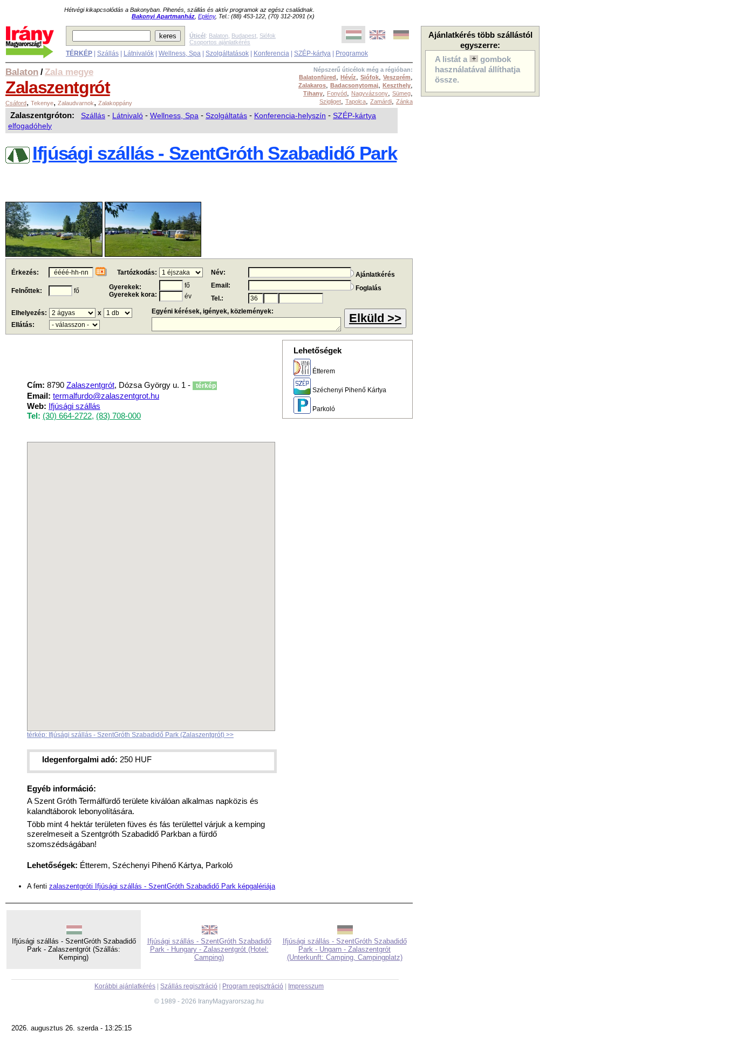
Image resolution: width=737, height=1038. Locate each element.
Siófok (268, 35)
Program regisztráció (252, 986)
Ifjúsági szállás (74, 406)
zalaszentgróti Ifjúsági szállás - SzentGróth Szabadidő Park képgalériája (162, 886)
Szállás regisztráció (188, 986)
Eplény (206, 16)
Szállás (108, 53)
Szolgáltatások (227, 53)
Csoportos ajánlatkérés (219, 42)
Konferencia (271, 53)
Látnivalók (139, 53)
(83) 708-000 (118, 416)
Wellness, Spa (180, 53)
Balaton (218, 35)
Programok (352, 53)
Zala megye (69, 71)
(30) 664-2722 (67, 416)
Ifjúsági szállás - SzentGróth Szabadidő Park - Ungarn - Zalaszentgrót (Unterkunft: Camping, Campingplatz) (345, 949)
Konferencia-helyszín (290, 115)
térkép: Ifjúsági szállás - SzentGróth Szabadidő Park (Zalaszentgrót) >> (130, 735)
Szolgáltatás (226, 115)
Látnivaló (127, 115)
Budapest (243, 35)
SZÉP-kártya (312, 53)
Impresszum (306, 986)
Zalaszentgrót (57, 87)
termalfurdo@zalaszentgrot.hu (106, 396)
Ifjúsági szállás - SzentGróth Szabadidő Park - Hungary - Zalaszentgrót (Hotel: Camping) (209, 949)
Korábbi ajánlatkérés (124, 986)
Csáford (15, 103)
